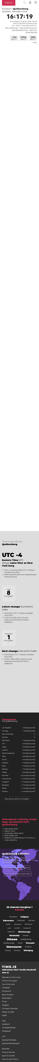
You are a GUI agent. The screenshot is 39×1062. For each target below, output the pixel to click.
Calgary (24, 917)
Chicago (5, 731)
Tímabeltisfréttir (9, 1028)
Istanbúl (5, 763)
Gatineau (31, 920)
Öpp (4, 1021)
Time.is (8, 3)
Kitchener (28, 924)
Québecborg (26, 939)
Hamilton (18, 924)
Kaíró (4, 766)
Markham (11, 932)
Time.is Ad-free (8, 1052)
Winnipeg (28, 950)
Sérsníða (5, 1049)
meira (35, 42)
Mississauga (24, 932)
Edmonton (8, 920)
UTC (3, 744)
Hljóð (4, 1015)
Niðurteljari (7, 998)
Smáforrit (6, 1024)
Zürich (4, 759)
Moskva (5, 769)
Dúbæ (4, 772)
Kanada (19, 909)
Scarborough (8, 943)
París (14, 38)
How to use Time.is (10, 1059)
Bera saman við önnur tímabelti (17, 799)
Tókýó (32, 38)
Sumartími (6, 991)
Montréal (14, 935)
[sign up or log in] (30, 3)
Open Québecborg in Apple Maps (17, 874)
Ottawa (12, 939)
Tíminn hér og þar (9, 981)
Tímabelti (6, 988)
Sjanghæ (5, 785)
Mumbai (5, 775)
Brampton (13, 917)
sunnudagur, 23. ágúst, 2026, (23, 21)
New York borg (7, 734)
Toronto (5, 737)
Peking (23, 38)
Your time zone (8, 984)
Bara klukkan (7, 995)
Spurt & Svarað (8, 1056)
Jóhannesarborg (8, 753)
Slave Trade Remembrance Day (25, 23)
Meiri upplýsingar (11, 28)
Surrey (20, 943)
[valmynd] (35, 2)
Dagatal (5, 1005)
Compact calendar (10, 1008)
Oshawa (26, 935)
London (5, 750)
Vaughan (28, 947)
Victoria (8, 950)
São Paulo (5, 740)
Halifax (8, 924)
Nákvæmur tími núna (11, 977)
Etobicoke (21, 920)
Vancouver (14, 946)
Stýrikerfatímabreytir (11, 1043)
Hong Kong (6, 779)
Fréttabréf (6, 1031)
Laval (9, 928)
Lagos (4, 747)
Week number (8, 1012)
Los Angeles (6, 728)
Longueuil (27, 928)
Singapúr (5, 782)
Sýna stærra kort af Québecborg (17, 868)
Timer (4, 1002)
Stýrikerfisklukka (9, 1040)
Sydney (5, 791)
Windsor (17, 950)
